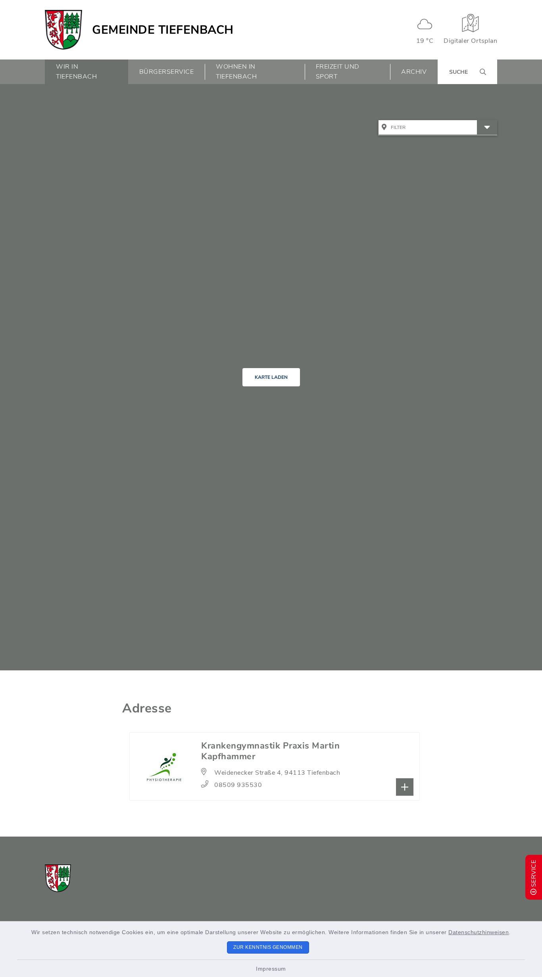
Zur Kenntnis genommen (268, 947)
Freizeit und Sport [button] (337, 71)
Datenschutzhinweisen (478, 932)
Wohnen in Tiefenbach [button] (236, 71)
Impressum (271, 968)
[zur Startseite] (63, 30)
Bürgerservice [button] (166, 71)
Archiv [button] (414, 71)
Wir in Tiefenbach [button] (76, 71)
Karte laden (271, 377)
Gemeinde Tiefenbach (163, 30)
